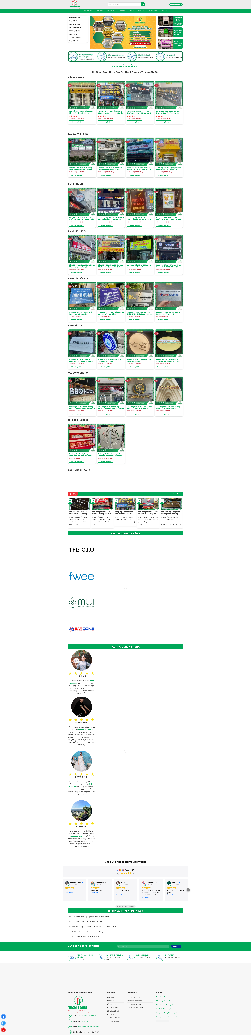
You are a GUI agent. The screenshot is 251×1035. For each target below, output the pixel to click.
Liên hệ (164, 11)
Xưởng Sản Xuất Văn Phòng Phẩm (168, 1017)
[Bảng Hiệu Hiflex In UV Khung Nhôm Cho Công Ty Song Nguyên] (82, 249)
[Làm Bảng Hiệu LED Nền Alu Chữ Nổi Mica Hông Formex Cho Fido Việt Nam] (111, 202)
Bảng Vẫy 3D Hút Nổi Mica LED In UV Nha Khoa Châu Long (111, 360)
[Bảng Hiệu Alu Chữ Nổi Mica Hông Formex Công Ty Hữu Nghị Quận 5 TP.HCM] (140, 152)
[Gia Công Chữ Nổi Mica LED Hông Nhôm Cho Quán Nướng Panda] (169, 391)
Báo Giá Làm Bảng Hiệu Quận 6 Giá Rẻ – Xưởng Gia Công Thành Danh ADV (79, 513)
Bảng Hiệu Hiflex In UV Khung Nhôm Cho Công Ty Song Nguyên (82, 266)
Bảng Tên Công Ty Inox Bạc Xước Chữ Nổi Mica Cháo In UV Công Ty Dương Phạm (139, 313)
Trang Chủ (88, 11)
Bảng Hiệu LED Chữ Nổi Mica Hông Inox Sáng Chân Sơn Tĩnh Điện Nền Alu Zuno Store (81, 218)
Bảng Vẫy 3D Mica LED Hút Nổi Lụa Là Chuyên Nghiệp (139, 360)
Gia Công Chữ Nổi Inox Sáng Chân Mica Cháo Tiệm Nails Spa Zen (139, 407)
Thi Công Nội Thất (75, 31)
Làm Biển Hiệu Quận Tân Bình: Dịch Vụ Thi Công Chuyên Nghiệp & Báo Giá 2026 (171, 513)
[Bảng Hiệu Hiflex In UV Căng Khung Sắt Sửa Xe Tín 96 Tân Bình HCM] (169, 249)
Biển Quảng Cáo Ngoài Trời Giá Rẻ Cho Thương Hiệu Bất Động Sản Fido (139, 112)
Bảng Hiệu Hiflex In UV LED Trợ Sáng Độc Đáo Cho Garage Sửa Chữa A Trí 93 (110, 266)
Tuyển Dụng (153, 11)
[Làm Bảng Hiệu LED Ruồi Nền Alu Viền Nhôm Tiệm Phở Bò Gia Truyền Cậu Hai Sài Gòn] (140, 202)
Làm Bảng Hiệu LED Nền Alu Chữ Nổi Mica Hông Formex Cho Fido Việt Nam (111, 218)
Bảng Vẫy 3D (73, 34)
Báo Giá (141, 11)
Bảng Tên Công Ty (75, 27)
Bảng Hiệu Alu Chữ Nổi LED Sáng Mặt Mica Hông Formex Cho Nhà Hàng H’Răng (80, 168)
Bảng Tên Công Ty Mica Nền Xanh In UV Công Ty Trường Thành (111, 313)
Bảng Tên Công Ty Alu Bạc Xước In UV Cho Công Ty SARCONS (168, 313)
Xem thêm (176, 494)
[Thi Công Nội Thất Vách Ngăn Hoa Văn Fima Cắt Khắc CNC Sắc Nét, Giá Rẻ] (111, 438)
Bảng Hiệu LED (73, 41)
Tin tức (122, 11)
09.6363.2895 (86, 1021)
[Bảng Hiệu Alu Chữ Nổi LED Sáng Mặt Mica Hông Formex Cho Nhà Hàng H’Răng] (82, 152)
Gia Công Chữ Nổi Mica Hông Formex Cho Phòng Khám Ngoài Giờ (111, 407)
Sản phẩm (111, 11)
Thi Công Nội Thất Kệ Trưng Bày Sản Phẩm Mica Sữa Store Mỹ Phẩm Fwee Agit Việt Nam (82, 454)
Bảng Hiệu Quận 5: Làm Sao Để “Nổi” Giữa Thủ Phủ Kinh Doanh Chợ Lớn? (125, 513)
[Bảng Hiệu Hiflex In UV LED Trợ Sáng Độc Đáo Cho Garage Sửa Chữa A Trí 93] (111, 249)
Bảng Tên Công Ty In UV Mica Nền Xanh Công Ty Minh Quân (81, 313)
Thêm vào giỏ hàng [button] (77, 122)
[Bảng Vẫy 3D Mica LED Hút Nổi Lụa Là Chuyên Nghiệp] (140, 343)
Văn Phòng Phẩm (162, 997)
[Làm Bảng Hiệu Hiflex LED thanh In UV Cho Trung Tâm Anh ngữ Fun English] (140, 249)
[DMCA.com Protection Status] (162, 1021)
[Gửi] (143, 4)
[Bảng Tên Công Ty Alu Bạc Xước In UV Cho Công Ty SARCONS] (169, 296)
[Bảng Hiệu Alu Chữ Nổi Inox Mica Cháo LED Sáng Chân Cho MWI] (111, 152)
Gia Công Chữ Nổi (75, 37)
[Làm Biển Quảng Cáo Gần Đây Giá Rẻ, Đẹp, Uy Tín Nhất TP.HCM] (82, 95)
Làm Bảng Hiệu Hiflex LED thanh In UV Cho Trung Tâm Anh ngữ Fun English (139, 266)
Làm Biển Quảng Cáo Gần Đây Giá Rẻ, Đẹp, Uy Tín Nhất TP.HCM (81, 112)
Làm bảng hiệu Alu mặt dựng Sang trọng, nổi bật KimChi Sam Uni (168, 168)
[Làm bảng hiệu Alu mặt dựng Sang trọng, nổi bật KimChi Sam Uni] (169, 152)
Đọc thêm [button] (69, 892)
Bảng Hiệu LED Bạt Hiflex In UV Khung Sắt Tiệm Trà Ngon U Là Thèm (168, 218)
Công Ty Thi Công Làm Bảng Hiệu (167, 1013)
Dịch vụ (131, 11)
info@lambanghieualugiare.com (88, 1026)
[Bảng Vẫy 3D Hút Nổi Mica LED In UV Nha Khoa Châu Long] (111, 343)
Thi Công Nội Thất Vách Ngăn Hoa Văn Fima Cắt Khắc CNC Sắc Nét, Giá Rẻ (110, 454)
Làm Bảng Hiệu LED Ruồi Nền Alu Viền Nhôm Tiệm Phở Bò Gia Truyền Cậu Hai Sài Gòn (139, 218)
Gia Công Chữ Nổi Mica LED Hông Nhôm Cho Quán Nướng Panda (168, 407)
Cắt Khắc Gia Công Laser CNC (166, 1009)
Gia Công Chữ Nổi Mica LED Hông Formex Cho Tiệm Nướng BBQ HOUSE (82, 407)
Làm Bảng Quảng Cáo (164, 1001)
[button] (62, 889)
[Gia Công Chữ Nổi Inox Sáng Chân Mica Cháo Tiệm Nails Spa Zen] (140, 391)
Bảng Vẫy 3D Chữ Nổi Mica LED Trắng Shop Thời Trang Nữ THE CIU (81, 360)
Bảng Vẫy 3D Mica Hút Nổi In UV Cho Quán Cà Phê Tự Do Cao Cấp (168, 360)
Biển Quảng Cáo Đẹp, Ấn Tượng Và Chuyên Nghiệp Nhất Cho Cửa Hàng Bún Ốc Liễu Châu (111, 112)
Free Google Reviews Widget (126, 906)
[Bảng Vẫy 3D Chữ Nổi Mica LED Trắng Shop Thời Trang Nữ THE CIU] (82, 343)
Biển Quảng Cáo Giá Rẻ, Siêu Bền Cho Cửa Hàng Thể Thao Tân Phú (168, 112)
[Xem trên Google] (67, 883)
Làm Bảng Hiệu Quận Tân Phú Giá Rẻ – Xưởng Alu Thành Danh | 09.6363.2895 (148, 513)
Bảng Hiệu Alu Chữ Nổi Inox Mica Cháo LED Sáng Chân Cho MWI (110, 168)
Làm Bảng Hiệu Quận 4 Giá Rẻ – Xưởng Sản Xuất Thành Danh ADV (101, 513)
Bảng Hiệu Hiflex (74, 24)
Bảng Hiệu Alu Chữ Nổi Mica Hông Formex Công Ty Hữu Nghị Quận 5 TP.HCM (139, 168)
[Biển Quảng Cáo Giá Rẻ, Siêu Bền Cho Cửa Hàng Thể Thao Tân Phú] (169, 95)
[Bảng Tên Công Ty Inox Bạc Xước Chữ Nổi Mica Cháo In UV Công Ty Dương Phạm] (140, 296)
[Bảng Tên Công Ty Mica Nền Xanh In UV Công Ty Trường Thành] (111, 296)
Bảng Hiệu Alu (73, 21)
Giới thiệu (99, 11)
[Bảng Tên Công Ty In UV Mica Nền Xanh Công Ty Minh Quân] (82, 296)
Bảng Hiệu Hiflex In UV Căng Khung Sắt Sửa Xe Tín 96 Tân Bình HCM (168, 266)
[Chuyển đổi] (70, 917)
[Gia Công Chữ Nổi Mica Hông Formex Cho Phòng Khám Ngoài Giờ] (111, 391)
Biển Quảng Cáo (74, 17)
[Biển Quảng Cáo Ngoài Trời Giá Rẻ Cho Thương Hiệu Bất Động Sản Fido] (140, 95)
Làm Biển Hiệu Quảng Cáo (165, 1005)
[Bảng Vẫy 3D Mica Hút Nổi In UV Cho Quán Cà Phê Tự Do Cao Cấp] (169, 343)
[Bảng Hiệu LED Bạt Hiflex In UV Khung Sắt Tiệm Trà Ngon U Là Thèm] (169, 202)
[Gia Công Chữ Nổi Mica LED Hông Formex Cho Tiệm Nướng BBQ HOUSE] (82, 391)
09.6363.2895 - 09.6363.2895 (88, 1016)
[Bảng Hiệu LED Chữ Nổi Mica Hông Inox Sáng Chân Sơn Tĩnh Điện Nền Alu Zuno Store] (82, 202)
